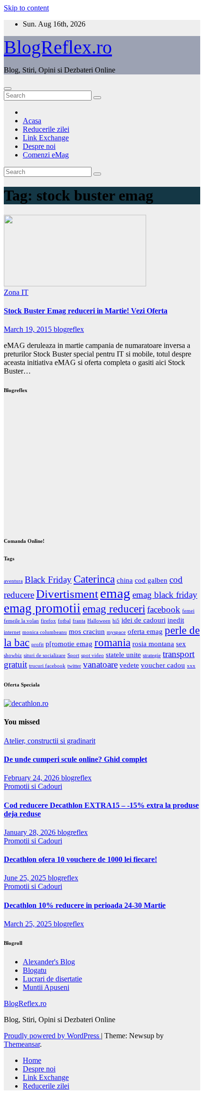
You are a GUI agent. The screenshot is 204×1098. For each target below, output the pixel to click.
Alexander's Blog (49, 962)
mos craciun (87, 631)
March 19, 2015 (29, 329)
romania (112, 643)
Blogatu (34, 970)
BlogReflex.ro (58, 47)
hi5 (116, 620)
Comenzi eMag (46, 155)
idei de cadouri (143, 620)
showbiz (13, 655)
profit (37, 644)
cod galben (151, 580)
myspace (116, 632)
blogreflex (69, 329)
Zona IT (16, 292)
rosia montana (153, 644)
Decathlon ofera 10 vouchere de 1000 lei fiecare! (80, 859)
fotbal (64, 620)
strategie (152, 655)
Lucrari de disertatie (52, 979)
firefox (48, 620)
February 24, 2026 (32, 778)
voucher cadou (163, 665)
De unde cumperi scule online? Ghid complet (75, 759)
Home (32, 1060)
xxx (191, 665)
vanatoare (100, 664)
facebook (163, 609)
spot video (92, 655)
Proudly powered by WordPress (52, 1036)
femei (188, 610)
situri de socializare (44, 655)
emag (115, 593)
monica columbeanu (44, 632)
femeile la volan (21, 620)
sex (181, 644)
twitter (74, 665)
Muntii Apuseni (46, 987)
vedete (129, 665)
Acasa (32, 121)
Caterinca (94, 579)
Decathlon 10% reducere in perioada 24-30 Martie (85, 905)
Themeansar (22, 1044)
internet (12, 632)
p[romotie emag (69, 644)
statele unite (123, 654)
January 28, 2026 (30, 832)
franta (79, 620)
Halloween (99, 620)
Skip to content (26, 8)
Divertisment (67, 593)
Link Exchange (46, 138)
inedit (175, 620)
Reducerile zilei (46, 129)
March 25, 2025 (29, 924)
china (125, 580)
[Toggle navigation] (7, 88)
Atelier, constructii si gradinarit (49, 741)
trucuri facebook (47, 665)
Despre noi (39, 146)
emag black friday (164, 595)
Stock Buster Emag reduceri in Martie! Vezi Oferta (85, 311)
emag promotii (42, 608)
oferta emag (145, 631)
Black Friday (48, 580)
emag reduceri (114, 609)
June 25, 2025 (26, 878)
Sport (73, 655)
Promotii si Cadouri (33, 786)
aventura (13, 581)
